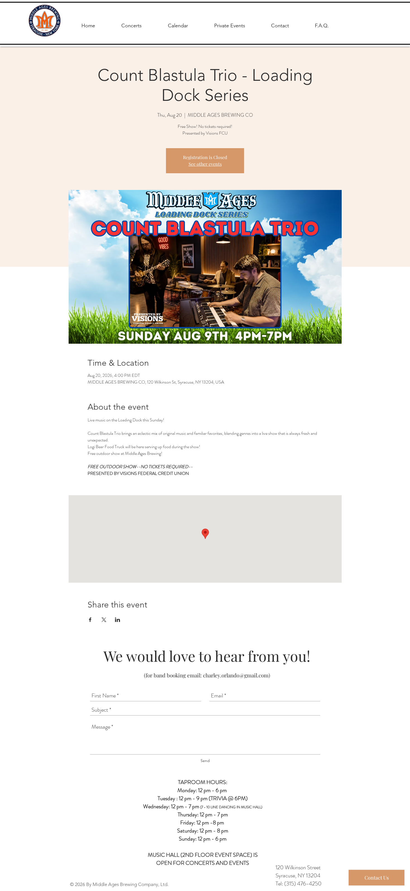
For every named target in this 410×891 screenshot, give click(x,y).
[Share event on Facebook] (90, 619)
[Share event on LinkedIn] (117, 619)
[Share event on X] (104, 619)
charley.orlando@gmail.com (236, 675)
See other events (205, 164)
